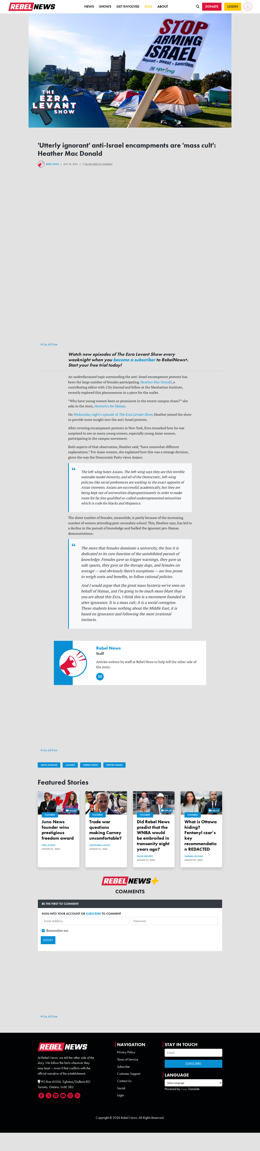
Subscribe (123, 1066)
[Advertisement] (130, 315)
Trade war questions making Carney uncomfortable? (105, 830)
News (89, 6)
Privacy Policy (126, 1052)
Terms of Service (127, 1059)
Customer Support (128, 1073)
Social (121, 1088)
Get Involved (127, 6)
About (162, 6)
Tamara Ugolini (193, 856)
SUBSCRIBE (93, 914)
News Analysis (49, 765)
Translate (194, 1089)
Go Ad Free (50, 344)
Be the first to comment (98, 164)
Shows (105, 6)
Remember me (57, 930)
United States (90, 765)
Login (120, 1095)
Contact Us (124, 1081)
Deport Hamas (114, 765)
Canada (70, 765)
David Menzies (145, 856)
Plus (148, 6)
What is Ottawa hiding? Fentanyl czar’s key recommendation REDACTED (200, 835)
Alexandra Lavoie (99, 845)
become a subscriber (134, 360)
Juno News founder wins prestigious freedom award (58, 830)
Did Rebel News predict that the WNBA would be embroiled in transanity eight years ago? (153, 835)
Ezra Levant (48, 845)
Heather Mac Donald (156, 382)
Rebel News (52, 164)
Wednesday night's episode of (113, 414)
